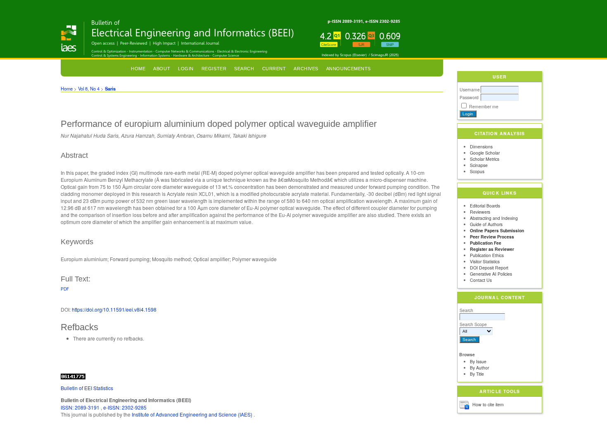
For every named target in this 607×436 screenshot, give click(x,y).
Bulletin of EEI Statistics (87, 387)
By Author (479, 368)
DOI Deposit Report (489, 267)
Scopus (477, 171)
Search (466, 310)
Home (138, 68)
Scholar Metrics (484, 159)
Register (214, 68)
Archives (306, 68)
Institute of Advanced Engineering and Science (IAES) (193, 414)
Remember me (483, 106)
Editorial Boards (485, 206)
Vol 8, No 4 (89, 88)
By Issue (478, 361)
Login (186, 68)
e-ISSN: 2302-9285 (125, 407)
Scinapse (479, 165)
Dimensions (481, 146)
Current (274, 68)
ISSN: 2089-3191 (81, 407)
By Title (477, 374)
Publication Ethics (487, 255)
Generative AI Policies (491, 274)
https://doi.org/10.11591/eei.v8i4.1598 (114, 309)
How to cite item (488, 404)
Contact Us (481, 280)
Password (469, 97)
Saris (110, 88)
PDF (65, 289)
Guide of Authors (486, 224)
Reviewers (480, 212)
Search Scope (473, 324)
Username (470, 89)
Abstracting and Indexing (494, 218)
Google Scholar (485, 153)
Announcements (348, 68)
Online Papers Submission (497, 230)
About (161, 68)
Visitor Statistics (485, 261)
